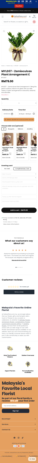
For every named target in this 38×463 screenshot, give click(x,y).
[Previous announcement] (5, 11)
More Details (6, 158)
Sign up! (16, 411)
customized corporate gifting (11, 324)
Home (2, 65)
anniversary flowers (8, 322)
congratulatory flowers (22, 322)
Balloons (20, 129)
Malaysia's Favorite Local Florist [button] (17, 388)
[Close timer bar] (36, 1)
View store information (11, 224)
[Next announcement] (33, 11)
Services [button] (5, 424)
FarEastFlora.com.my (16, 452)
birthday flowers (25, 320)
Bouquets (11, 129)
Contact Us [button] (6, 430)
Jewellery (30, 129)
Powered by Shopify (27, 452)
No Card (7, 169)
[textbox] (7, 174)
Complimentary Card (22, 169)
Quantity (5, 99)
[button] (35, 145)
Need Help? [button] (6, 419)
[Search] (34, 22)
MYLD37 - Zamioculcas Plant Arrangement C (21, 65)
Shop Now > (19, 6)
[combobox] (19, 22)
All (3, 129)
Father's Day (9, 65)
